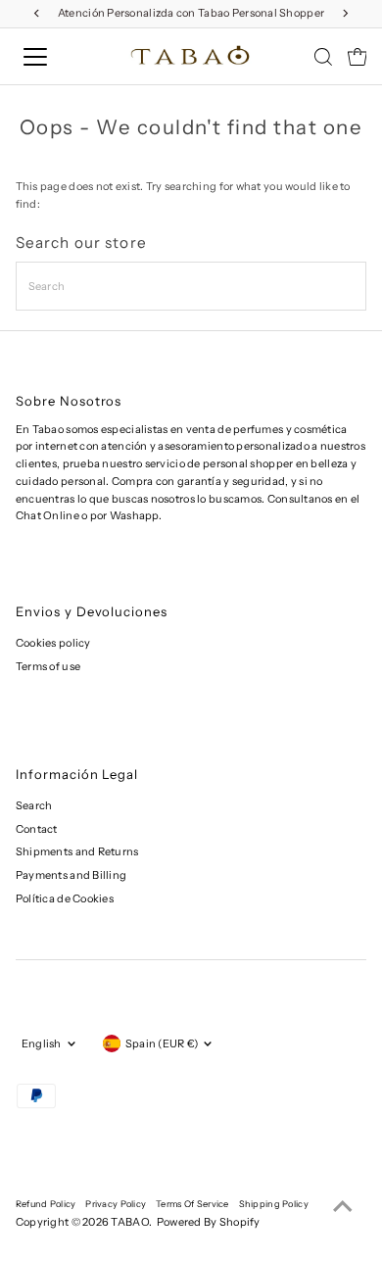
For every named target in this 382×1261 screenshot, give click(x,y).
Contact (37, 829)
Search (34, 805)
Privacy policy (115, 1203)
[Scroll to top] (342, 1207)
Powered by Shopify (209, 1222)
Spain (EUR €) (162, 1043)
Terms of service (192, 1203)
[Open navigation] (52, 56)
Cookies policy (53, 643)
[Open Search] (323, 57)
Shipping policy (274, 1203)
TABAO (129, 1222)
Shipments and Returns (77, 851)
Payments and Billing (71, 875)
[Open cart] (357, 57)
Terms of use (48, 666)
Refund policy (46, 1203)
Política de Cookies (65, 898)
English (42, 1043)
